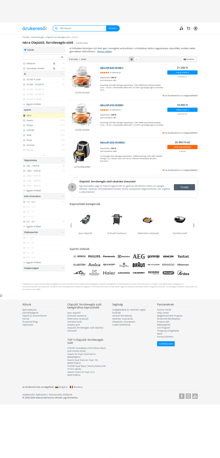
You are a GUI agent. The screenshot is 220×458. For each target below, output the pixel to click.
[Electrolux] (124, 256)
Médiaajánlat (163, 324)
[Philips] (94, 256)
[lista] (131, 59)
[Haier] (109, 273)
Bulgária (63, 387)
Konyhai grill (73, 324)
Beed (159, 333)
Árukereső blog (30, 321)
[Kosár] (188, 28)
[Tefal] (183, 256)
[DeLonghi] (168, 273)
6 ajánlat (182, 151)
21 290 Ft (182, 67)
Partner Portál (164, 309)
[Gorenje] (154, 256)
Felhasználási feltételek (60, 394)
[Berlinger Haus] (124, 265)
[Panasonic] (109, 256)
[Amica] (94, 265)
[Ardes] (183, 273)
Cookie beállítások (121, 324)
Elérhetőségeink (30, 312)
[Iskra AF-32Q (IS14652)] (84, 152)
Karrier (25, 318)
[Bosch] (79, 256)
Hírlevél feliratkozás (122, 315)
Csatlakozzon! (166, 343)
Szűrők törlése (82, 43)
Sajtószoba (27, 324)
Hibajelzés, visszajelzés (123, 321)
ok (62, 57)
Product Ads (163, 321)
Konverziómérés (165, 336)
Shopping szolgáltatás (168, 330)
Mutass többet (104, 51)
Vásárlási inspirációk (122, 318)
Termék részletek (82, 92)
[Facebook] (181, 395)
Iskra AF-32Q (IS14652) (112, 142)
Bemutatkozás (29, 309)
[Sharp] (109, 265)
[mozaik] (136, 59)
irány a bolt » (182, 72)
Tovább (184, 187)
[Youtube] (195, 395)
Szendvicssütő (180, 233)
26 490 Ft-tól (182, 142)
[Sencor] (168, 256)
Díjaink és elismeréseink (34, 315)
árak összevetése (182, 147)
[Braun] (139, 265)
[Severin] (154, 273)
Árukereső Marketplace (168, 318)
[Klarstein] (79, 265)
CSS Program (163, 327)
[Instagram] (188, 395)
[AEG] (139, 256)
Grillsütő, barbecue (116, 233)
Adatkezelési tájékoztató (34, 394)
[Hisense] (183, 265)
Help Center (163, 312)
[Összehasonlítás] (181, 28)
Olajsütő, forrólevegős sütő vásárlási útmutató (107, 181)
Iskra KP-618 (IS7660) (111, 105)
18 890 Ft (182, 105)
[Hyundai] (154, 265)
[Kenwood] (168, 265)
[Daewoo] (94, 273)
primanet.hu (182, 76)
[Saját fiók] (195, 28)
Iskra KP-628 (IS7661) (111, 67)
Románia (78, 387)
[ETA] (79, 273)
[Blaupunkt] (139, 273)
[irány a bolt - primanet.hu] (84, 77)
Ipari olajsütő (85, 233)
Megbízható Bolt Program (170, 315)
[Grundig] (124, 273)
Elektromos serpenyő (148, 233)
